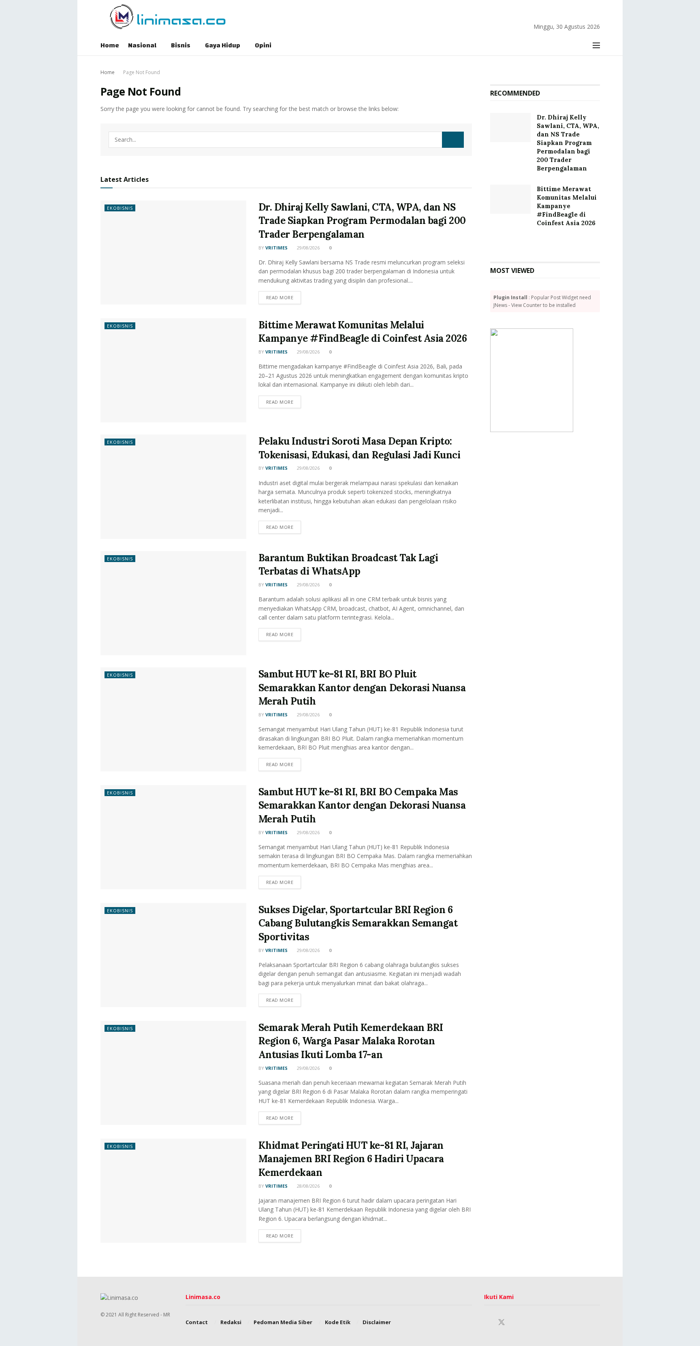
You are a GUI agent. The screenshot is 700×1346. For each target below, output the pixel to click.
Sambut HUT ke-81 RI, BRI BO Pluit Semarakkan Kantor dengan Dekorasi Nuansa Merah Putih (362, 687)
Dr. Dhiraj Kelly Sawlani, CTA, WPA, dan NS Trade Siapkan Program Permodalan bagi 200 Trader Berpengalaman (362, 221)
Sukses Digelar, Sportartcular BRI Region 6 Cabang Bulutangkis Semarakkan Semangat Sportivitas (358, 923)
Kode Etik (337, 1322)
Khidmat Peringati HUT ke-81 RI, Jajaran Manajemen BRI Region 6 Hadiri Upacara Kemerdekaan (351, 1159)
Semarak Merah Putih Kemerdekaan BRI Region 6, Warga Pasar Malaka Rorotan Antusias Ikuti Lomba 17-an (350, 1041)
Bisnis (180, 45)
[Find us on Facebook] (487, 1322)
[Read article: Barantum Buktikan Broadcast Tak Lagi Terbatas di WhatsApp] (173, 603)
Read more (283, 297)
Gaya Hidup (222, 45)
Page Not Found (141, 72)
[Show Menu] (596, 45)
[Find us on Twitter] (501, 1322)
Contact (197, 1322)
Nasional (142, 45)
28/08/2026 (308, 1186)
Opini (263, 45)
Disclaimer (377, 1322)
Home (109, 45)
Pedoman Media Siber (283, 1322)
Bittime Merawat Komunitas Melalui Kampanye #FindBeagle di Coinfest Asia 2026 (567, 206)
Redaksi (230, 1322)
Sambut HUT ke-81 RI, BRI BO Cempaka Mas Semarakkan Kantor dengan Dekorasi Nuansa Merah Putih (362, 805)
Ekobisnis (120, 208)
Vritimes (276, 248)
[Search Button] (578, 45)
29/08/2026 (308, 248)
